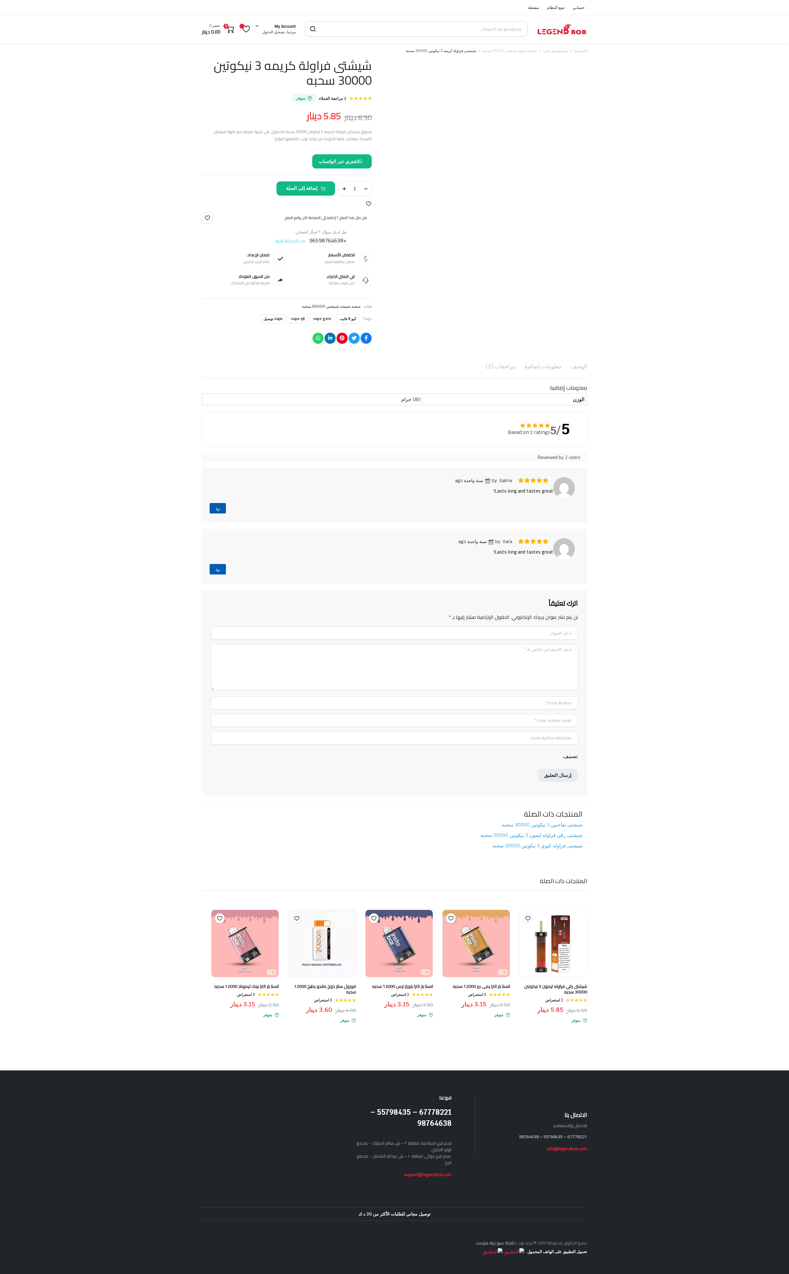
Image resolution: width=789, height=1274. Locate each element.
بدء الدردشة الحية (290, 241)
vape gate (322, 318)
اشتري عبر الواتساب (338, 161)
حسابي (579, 7)
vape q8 (298, 318)
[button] (369, 204)
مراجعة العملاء (332, 98)
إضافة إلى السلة (301, 188)
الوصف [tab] (579, 366)
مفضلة (533, 7)
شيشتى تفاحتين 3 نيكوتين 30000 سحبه (542, 407)
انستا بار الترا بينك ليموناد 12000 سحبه (246, 569)
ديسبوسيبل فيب (555, 50)
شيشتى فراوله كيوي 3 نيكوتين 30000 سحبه (537, 428)
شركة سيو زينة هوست (495, 825)
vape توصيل (273, 318)
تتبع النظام (556, 7)
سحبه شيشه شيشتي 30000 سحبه (509, 50)
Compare (525, 512)
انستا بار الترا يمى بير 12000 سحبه (481, 569)
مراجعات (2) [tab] (500, 366)
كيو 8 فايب (348, 318)
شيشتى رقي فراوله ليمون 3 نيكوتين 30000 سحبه (531, 417)
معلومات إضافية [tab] (543, 366)
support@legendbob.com (428, 757)
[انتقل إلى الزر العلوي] (775, 1260)
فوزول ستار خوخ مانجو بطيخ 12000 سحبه (325, 571)
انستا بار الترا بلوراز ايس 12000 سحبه (402, 569)
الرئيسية (580, 50)
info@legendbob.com (567, 731)
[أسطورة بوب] (562, 29)
